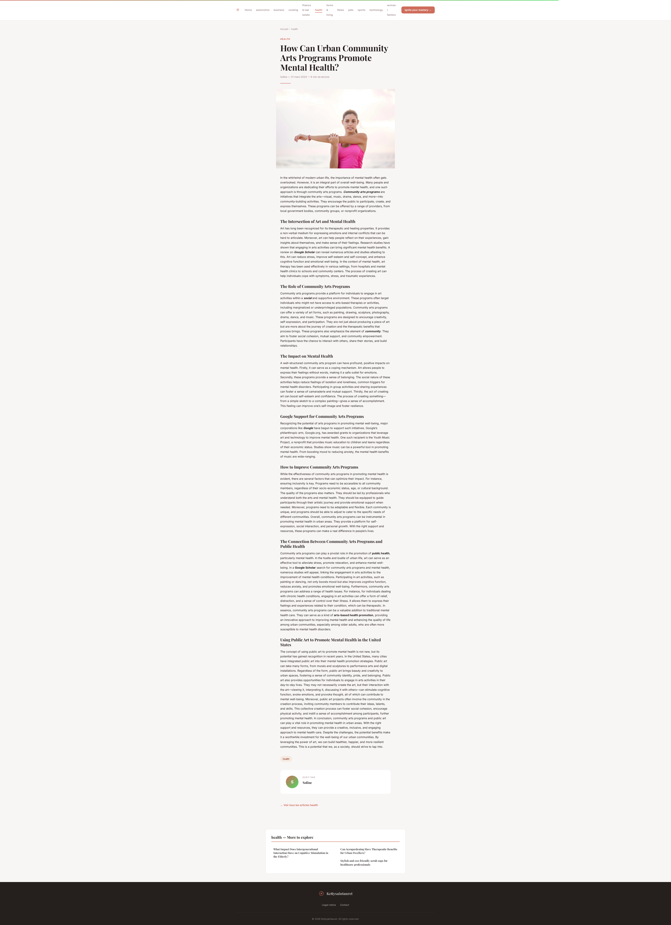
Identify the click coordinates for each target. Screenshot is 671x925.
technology (376, 9)
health (318, 9)
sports (361, 9)
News (340, 9)
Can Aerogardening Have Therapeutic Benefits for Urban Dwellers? (368, 851)
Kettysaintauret (339, 893)
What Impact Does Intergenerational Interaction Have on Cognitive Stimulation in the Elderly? (300, 852)
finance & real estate (306, 10)
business (279, 9)
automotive (262, 9)
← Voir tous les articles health (299, 805)
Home (248, 9)
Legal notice (329, 904)
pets (350, 9)
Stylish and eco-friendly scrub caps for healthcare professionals (364, 862)
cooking (293, 9)
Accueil (284, 29)
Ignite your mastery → (418, 9)
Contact (344, 904)
